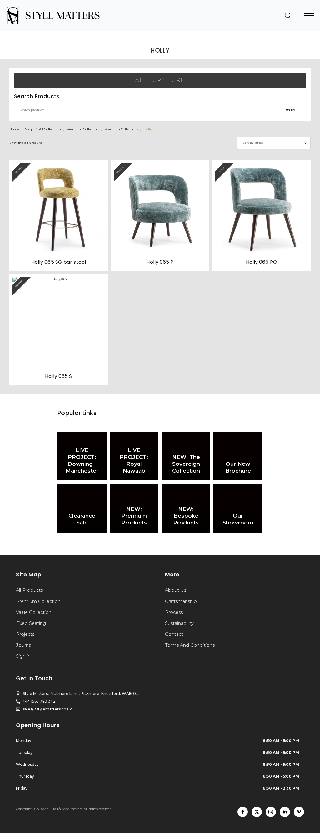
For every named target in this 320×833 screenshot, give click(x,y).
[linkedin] (285, 812)
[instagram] (271, 812)
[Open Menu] (309, 16)
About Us (175, 590)
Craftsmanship (181, 601)
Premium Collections (121, 129)
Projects (25, 634)
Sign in (23, 656)
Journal (24, 645)
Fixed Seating (31, 623)
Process (174, 612)
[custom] (299, 812)
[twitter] (257, 812)
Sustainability (179, 623)
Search (291, 110)
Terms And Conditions (190, 645)
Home (14, 129)
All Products (29, 590)
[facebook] (243, 812)
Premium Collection (83, 129)
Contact (174, 634)
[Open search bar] (288, 16)
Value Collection (34, 612)
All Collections (50, 129)
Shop (29, 129)
